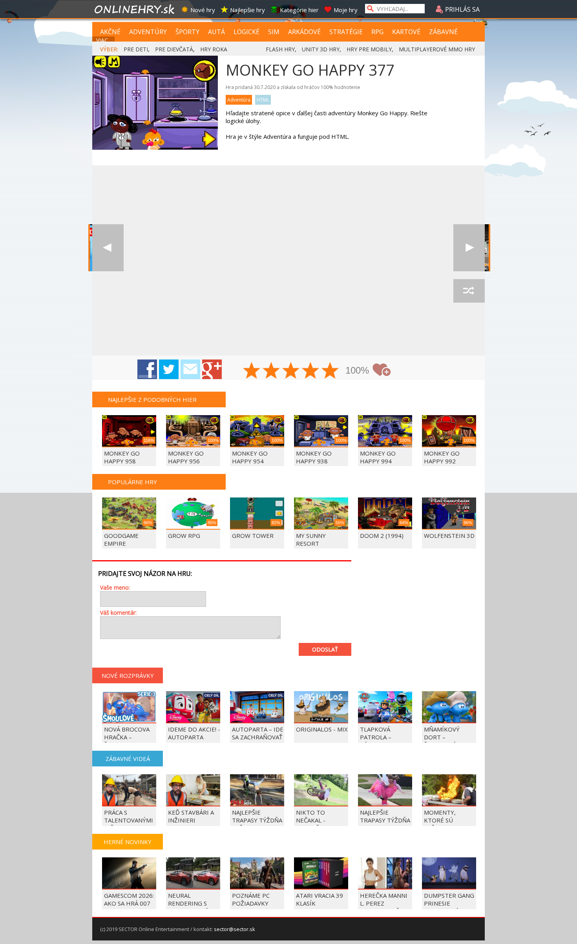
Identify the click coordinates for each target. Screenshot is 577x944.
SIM (273, 31)
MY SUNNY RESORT (311, 539)
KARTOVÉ (406, 31)
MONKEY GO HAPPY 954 (250, 457)
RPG (377, 31)
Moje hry (346, 10)
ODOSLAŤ (325, 649)
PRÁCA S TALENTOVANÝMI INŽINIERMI (128, 820)
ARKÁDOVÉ (304, 31)
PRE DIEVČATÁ (174, 49)
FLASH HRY (280, 49)
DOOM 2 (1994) (382, 535)
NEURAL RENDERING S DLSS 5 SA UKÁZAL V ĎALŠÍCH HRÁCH (193, 907)
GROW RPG (184, 535)
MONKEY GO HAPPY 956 (186, 457)
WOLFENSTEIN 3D (449, 535)
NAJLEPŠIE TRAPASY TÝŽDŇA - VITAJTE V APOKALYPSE (385, 824)
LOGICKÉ (246, 31)
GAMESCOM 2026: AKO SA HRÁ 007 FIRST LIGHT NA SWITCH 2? (129, 907)
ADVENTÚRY (148, 31)
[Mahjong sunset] (469, 247)
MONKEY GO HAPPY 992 (442, 457)
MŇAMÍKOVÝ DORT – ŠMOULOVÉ (442, 737)
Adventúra (238, 99)
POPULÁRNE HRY (132, 482)
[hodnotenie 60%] (291, 371)
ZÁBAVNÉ (443, 31)
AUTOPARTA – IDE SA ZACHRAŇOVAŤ (257, 733)
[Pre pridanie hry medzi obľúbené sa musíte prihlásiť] (381, 370)
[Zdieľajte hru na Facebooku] (147, 369)
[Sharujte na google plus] (212, 369)
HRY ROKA (213, 49)
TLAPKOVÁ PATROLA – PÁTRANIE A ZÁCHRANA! (377, 741)
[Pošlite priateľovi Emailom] (190, 369)
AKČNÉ (110, 31)
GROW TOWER (253, 535)
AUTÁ (216, 31)
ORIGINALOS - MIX (322, 729)
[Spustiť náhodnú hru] (469, 291)
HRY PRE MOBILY (369, 49)
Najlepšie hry (247, 10)
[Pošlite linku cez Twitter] (169, 369)
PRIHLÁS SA (462, 9)
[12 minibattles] (108, 247)
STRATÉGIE (346, 31)
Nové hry (202, 10)
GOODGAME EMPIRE (121, 539)
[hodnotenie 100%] (330, 371)
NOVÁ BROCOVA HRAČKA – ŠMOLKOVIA (127, 737)
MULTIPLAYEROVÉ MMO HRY (437, 49)
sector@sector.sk (234, 929)
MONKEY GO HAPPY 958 (122, 457)
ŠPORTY (187, 31)
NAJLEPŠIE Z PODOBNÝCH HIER (152, 399)
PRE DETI (136, 49)
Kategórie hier (299, 10)
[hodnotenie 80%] (311, 371)
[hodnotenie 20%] (252, 371)
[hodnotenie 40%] (271, 371)
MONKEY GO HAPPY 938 (314, 457)
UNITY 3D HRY (321, 49)
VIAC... (103, 40)
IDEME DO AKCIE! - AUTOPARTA (194, 733)
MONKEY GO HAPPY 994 (378, 457)
